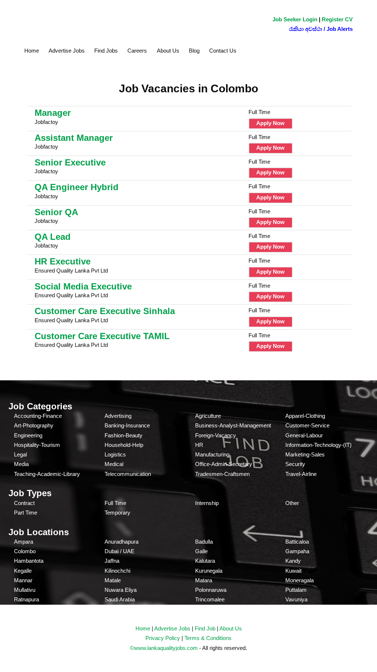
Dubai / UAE (119, 551)
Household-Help (124, 445)
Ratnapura (26, 599)
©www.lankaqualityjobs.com (164, 648)
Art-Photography (33, 425)
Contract (24, 503)
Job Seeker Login (294, 19)
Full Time (115, 503)
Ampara (23, 541)
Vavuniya (296, 599)
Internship (207, 503)
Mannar (23, 580)
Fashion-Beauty (123, 435)
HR (199, 445)
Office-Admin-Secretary (223, 464)
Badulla (204, 541)
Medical (114, 464)
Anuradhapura (121, 541)
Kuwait (293, 571)
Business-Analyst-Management (233, 425)
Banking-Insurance (127, 425)
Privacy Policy (162, 638)
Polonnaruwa (210, 590)
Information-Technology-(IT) (318, 445)
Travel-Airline (301, 474)
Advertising (118, 416)
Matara (203, 580)
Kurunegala (208, 571)
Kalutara (205, 561)
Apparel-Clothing (305, 416)
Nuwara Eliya (121, 590)
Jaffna (112, 561)
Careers (137, 50)
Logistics (115, 454)
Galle (201, 551)
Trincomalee (210, 599)
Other (292, 503)
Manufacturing (212, 454)
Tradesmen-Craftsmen (222, 474)
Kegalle (23, 571)
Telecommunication (128, 474)
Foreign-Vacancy (215, 435)
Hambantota (28, 561)
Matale (113, 580)
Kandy (293, 561)
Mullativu (24, 590)
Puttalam (296, 590)
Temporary (117, 512)
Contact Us (222, 50)
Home (31, 50)
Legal (20, 454)
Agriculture (208, 416)
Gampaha (297, 551)
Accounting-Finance (38, 416)
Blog (194, 50)
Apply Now (270, 123)
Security (295, 464)
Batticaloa (297, 541)
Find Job (205, 628)
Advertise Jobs (67, 50)
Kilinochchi (117, 571)
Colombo (25, 551)
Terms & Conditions (208, 638)
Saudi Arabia (120, 599)
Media (21, 464)
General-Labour (304, 435)
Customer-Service (307, 425)
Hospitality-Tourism (37, 445)
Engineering (28, 435)
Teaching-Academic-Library (47, 474)
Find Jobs (106, 50)
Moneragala (299, 580)
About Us (168, 50)
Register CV (337, 19)
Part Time (25, 512)
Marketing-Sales (305, 454)
